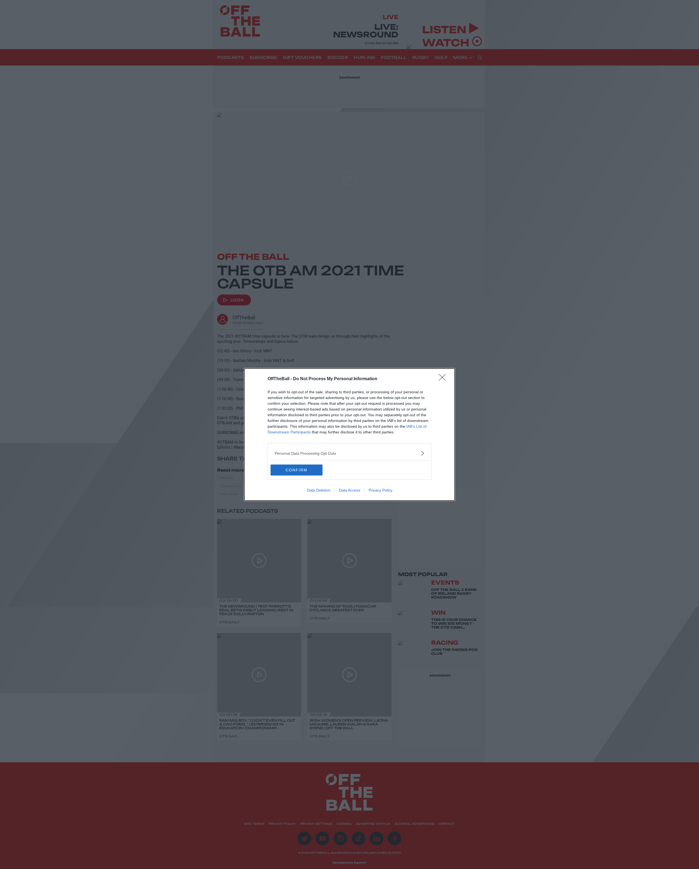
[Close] (444, 379)
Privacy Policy (380, 490)
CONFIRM (296, 470)
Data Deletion (318, 490)
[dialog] (349, 434)
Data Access (349, 490)
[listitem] (349, 453)
